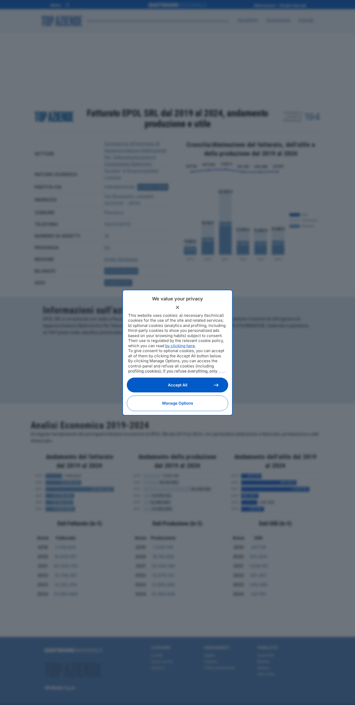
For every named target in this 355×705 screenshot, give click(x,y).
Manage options (177, 403)
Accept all (177, 385)
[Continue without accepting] (177, 307)
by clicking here (180, 345)
